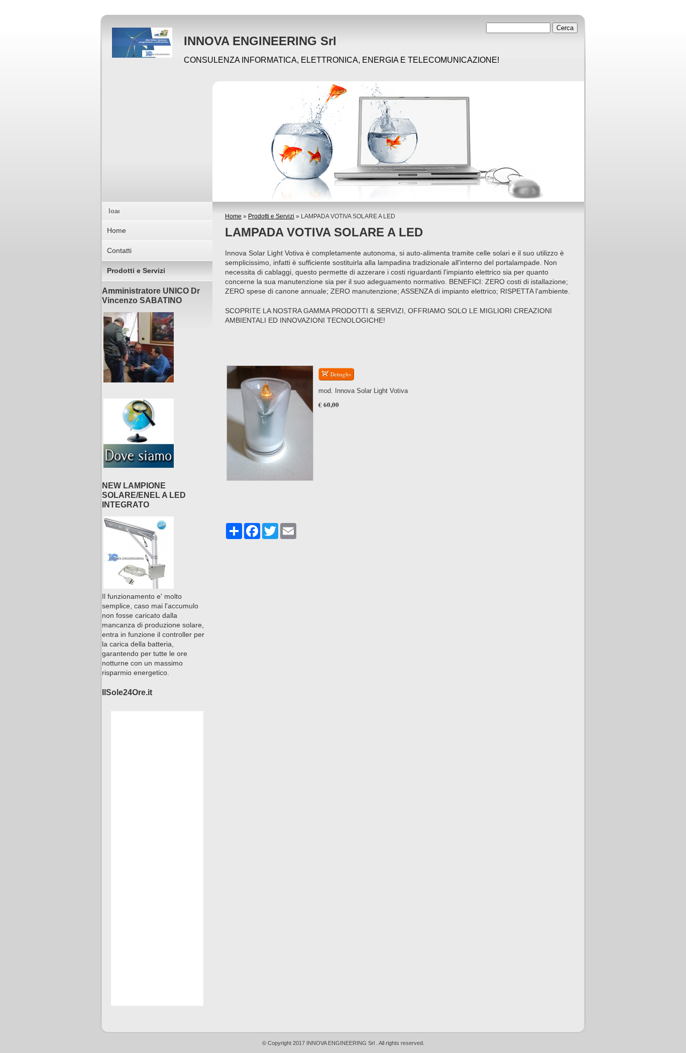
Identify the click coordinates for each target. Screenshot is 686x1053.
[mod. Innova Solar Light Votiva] (270, 423)
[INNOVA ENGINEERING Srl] (142, 43)
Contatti (119, 250)
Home (233, 216)
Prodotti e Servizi (271, 216)
